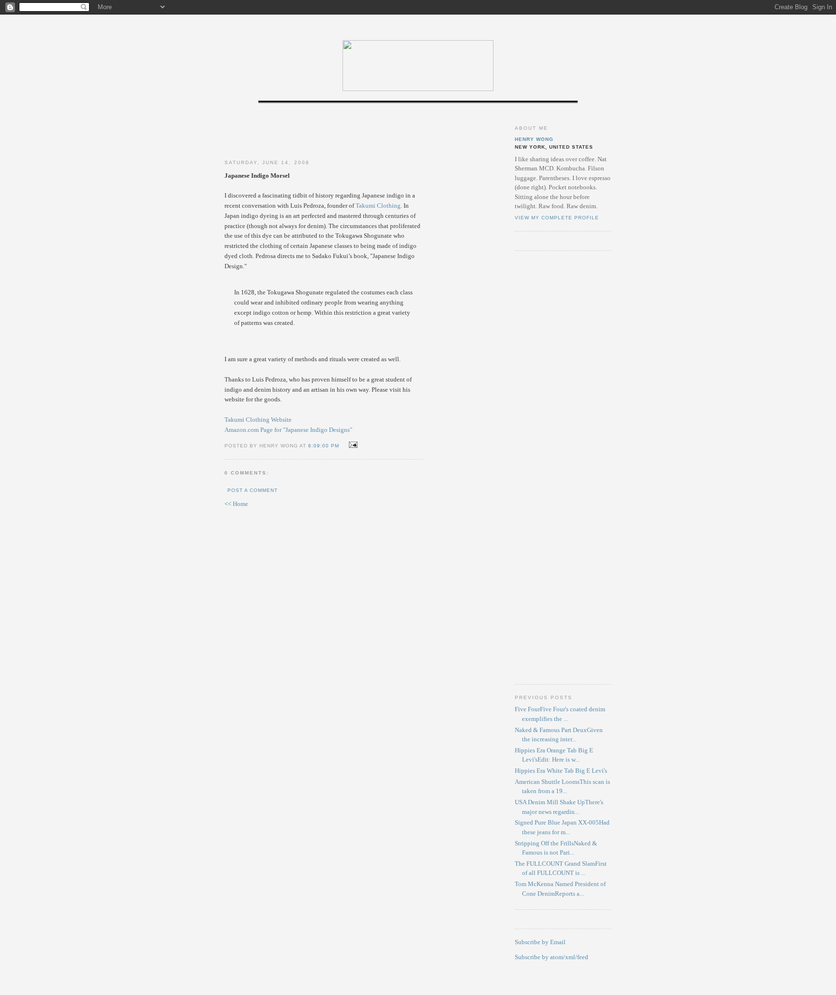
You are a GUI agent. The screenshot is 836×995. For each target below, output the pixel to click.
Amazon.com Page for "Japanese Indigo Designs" (288, 429)
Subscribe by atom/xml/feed (551, 957)
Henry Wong (534, 139)
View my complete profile (557, 217)
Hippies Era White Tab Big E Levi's (561, 770)
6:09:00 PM (323, 445)
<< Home (236, 503)
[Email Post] (352, 445)
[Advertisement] (323, 132)
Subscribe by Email (540, 942)
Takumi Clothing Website (258, 419)
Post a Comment (252, 490)
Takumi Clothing (378, 205)
